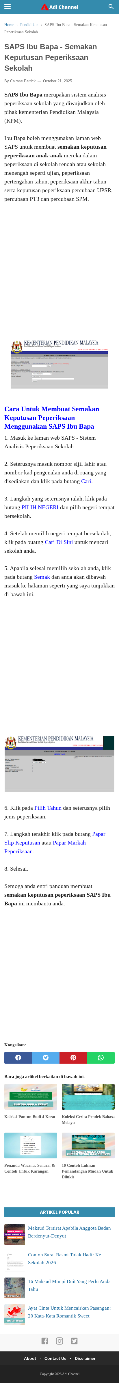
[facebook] (18, 1058)
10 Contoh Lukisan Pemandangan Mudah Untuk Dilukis (87, 1171)
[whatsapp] (101, 1058)
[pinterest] (73, 1058)
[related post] (30, 1097)
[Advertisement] (59, 267)
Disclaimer (85, 1358)
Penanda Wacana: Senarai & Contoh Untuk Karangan (29, 1168)
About (30, 1358)
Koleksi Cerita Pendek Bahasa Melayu (88, 1120)
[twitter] (46, 1058)
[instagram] (59, 1343)
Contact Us (55, 1358)
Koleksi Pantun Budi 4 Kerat (29, 1117)
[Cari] (111, 8)
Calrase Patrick (23, 81)
